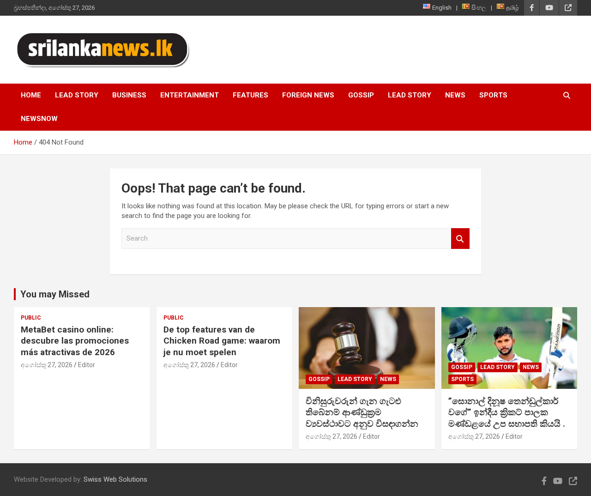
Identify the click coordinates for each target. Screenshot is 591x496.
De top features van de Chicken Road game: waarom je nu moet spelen (221, 340)
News (455, 95)
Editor (86, 365)
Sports (493, 95)
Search (460, 238)
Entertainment (189, 95)
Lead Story (76, 95)
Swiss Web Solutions (115, 479)
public (31, 318)
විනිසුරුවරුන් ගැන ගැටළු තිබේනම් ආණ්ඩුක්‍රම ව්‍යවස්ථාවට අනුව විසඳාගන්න (362, 412)
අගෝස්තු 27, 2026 (46, 365)
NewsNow (39, 119)
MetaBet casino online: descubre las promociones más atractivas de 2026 (75, 340)
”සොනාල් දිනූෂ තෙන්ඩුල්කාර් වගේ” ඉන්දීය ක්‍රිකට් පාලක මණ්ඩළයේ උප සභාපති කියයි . (506, 412)
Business (129, 95)
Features (250, 95)
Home (31, 95)
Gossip (361, 95)
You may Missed (55, 294)
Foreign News (308, 95)
